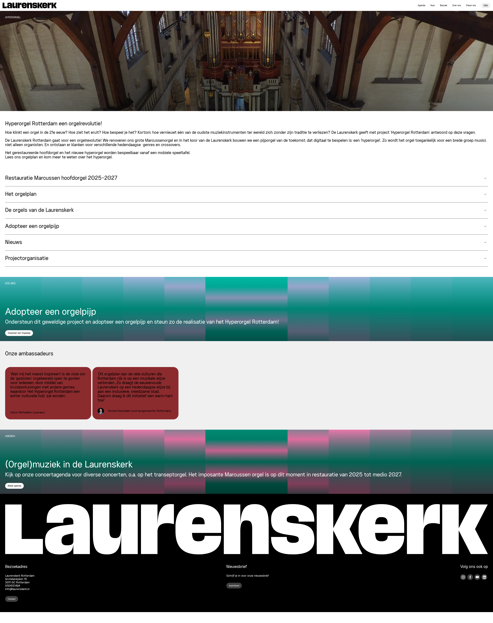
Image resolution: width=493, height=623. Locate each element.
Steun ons (471, 5)
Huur (432, 5)
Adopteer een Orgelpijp (19, 333)
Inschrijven (234, 586)
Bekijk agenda (14, 486)
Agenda (421, 5)
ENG (486, 6)
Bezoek (443, 5)
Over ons (456, 5)
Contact (12, 599)
